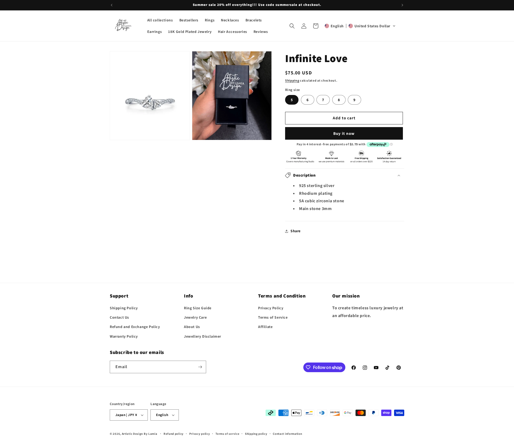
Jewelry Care (195, 317)
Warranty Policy (124, 336)
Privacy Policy (270, 308)
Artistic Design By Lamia (139, 434)
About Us (192, 326)
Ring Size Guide (197, 308)
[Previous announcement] (112, 5)
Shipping (292, 80)
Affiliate (265, 326)
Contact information (287, 433)
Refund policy (174, 433)
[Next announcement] (402, 5)
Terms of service (227, 433)
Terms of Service (273, 317)
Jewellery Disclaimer (202, 336)
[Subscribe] (200, 367)
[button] (292, 26)
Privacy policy (199, 433)
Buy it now (344, 133)
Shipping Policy (124, 308)
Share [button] (295, 230)
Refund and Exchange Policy (135, 326)
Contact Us (119, 317)
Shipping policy (256, 433)
